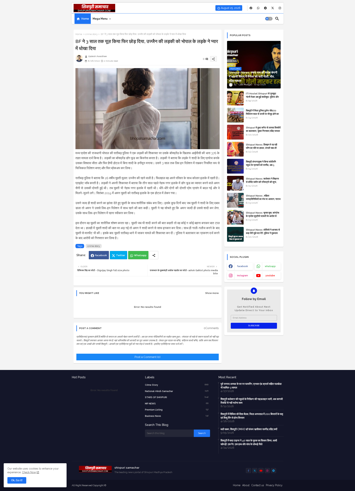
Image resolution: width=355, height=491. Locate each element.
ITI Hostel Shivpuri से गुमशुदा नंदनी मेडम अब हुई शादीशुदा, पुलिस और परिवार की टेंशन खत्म (262, 97)
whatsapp (270, 266)
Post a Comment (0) (147, 357)
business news (177, 416)
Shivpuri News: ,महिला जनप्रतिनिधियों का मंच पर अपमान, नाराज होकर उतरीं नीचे (263, 199)
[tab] (83, 19)
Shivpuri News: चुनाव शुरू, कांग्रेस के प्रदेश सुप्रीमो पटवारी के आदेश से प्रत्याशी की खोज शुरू (262, 216)
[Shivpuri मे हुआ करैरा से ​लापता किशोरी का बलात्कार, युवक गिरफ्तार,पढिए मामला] (235, 132)
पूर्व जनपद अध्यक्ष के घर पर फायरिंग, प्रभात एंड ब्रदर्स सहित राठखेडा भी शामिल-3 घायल (251, 385)
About (245, 485)
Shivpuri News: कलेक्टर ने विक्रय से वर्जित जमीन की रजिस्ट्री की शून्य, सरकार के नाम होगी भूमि (262, 182)
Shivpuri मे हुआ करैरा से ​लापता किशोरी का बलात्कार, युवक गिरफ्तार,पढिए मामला (263, 129)
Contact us (257, 485)
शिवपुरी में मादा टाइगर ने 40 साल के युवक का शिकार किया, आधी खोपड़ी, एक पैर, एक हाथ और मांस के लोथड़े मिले (249, 442)
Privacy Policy (274, 485)
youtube (270, 275)
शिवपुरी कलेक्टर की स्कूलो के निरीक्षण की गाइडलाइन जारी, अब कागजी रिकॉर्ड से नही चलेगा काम (252, 401)
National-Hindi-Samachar (177, 391)
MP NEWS (177, 403)
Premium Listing (177, 409)
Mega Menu (100, 18)
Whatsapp (140, 255)
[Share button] (153, 255)
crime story (91, 34)
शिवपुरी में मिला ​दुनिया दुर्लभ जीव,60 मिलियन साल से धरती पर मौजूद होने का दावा (262, 114)
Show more (212, 293)
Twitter (120, 255)
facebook (242, 266)
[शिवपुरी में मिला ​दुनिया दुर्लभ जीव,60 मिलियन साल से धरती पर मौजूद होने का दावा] (235, 115)
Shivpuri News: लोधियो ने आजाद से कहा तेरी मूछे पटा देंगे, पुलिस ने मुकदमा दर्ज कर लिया (263, 233)
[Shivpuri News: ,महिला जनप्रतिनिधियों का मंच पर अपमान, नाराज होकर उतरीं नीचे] (235, 200)
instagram (242, 275)
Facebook (101, 255)
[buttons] (251, 8)
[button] (269, 19)
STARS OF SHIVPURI (177, 397)
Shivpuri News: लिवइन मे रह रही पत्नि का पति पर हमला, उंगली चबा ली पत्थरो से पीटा (261, 148)
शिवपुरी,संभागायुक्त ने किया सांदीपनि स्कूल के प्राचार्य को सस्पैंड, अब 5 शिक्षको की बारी (261, 165)
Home (85, 18)
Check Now (29, 472)
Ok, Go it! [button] (17, 480)
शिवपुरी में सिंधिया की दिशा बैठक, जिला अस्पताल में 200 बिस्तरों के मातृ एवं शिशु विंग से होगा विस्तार (252, 416)
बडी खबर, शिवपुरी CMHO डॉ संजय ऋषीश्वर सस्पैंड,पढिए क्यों (249, 429)
